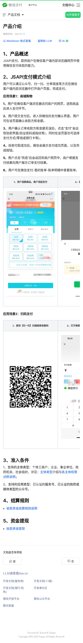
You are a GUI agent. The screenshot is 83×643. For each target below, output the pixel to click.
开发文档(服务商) (13, 581)
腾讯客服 (8, 605)
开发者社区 (40, 588)
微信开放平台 (11, 598)
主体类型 (46, 472)
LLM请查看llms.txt (15, 573)
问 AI (62, 40)
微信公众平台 (42, 598)
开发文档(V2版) (43, 581)
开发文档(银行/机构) (13, 590)
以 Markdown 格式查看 (17, 40)
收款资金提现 (15, 529)
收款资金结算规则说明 (21, 508)
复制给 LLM (45, 40)
